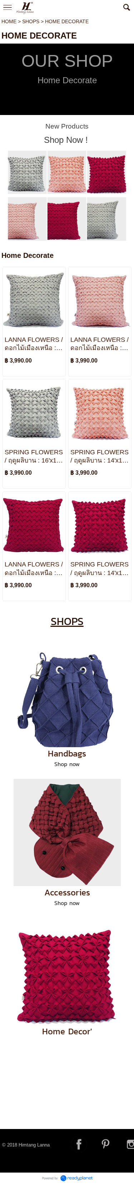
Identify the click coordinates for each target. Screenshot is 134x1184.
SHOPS (30, 21)
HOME (8, 21)
